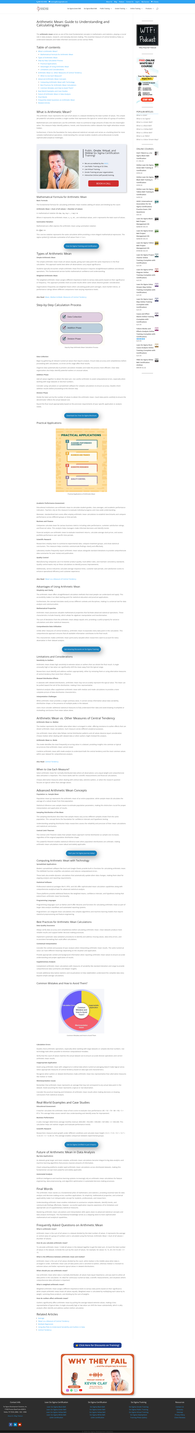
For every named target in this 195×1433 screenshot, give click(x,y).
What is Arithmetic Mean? (48, 51)
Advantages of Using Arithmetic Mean (54, 67)
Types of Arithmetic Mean (48, 58)
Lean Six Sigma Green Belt (56, 1409)
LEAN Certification (56, 1417)
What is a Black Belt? (144, 126)
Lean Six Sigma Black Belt (56, 1407)
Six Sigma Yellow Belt (97, 1412)
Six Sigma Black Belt (90, 9)
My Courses (145, 2)
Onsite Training (120, 9)
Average (41, 1318)
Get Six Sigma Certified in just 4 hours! (81, 1145)
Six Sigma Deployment (138, 1415)
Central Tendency (51, 762)
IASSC (106, 163)
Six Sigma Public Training (138, 1409)
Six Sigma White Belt (97, 1415)
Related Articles (44, 103)
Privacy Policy (180, 1415)
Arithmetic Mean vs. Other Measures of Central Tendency (60, 73)
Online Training (135, 9)
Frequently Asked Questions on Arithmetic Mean (56, 100)
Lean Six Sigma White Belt (56, 1415)
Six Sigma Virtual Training (138, 1412)
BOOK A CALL (103, 183)
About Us (109, 2)
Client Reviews (179, 1417)
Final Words (42, 97)
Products (149, 9)
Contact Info (15, 1402)
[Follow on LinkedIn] (15, 1424)
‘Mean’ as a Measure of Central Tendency (60, 579)
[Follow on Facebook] (11, 1424)
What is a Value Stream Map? (147, 139)
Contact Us (129, 2)
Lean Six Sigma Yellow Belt (56, 1412)
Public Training (105, 9)
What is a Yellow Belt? (144, 129)
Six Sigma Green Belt (74, 9)
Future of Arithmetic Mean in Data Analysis (54, 94)
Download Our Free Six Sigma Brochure (81, 415)
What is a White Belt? (144, 133)
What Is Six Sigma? (143, 119)
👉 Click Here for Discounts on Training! (97, 1345)
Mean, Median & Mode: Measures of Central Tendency (65, 297)
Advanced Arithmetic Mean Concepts (52, 79)
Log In (137, 2)
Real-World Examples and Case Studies (53, 91)
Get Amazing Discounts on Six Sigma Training (81, 649)
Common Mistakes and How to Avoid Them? (56, 88)
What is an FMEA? (143, 136)
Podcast (121, 2)
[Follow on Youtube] (20, 1424)
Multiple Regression (45, 1324)
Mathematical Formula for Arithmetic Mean (56, 54)
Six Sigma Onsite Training (138, 1407)
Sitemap (180, 1412)
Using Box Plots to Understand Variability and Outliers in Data (61, 1327)
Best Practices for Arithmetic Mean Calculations (58, 85)
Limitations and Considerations (52, 69)
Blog (115, 2)
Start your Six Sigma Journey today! (81, 853)
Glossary (180, 1409)
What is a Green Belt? (144, 122)
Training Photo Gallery (138, 1417)
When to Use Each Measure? (51, 76)
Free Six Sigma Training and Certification (81, 246)
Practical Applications (48, 64)
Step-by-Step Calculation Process (50, 60)
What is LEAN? (141, 115)
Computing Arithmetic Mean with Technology (57, 82)
